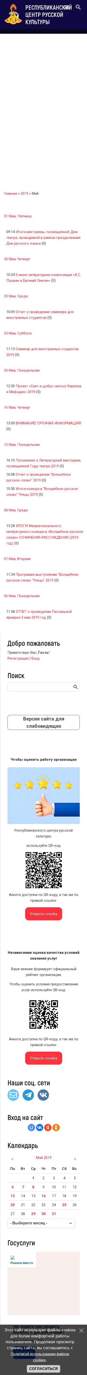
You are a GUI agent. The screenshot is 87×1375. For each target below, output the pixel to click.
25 (64, 1205)
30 (43, 1214)
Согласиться (43, 1369)
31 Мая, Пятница (17, 216)
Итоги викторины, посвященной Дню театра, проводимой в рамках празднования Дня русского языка (43, 238)
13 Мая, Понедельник (22, 444)
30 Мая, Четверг (17, 259)
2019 (24, 193)
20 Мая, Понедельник (22, 370)
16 (43, 1196)
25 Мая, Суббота (17, 333)
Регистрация (18, 658)
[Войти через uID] (31, 1127)
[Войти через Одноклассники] (56, 1127)
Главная (10, 193)
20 (12, 1205)
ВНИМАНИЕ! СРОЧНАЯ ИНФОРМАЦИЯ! (48, 423)
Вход (35, 658)
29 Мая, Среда (16, 296)
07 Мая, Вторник (17, 559)
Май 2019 (43, 1157)
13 (12, 1196)
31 (54, 1214)
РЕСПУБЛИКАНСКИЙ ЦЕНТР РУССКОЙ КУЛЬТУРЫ (48, 14)
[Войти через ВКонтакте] (39, 1127)
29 (33, 1214)
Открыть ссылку (43, 914)
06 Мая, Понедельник (22, 596)
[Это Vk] (43, 1095)
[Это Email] (13, 1095)
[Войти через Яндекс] (47, 1127)
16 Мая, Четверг (17, 407)
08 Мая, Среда (16, 510)
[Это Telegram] (28, 1095)
